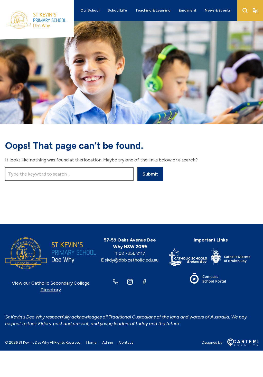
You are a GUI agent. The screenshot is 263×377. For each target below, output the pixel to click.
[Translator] (255, 10)
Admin (107, 342)
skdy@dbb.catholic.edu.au (131, 260)
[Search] (245, 10)
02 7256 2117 (132, 253)
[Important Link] (190, 258)
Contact (126, 342)
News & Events (218, 10)
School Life (117, 10)
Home (91, 342)
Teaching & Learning (153, 10)
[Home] (50, 253)
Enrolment (187, 10)
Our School (89, 10)
